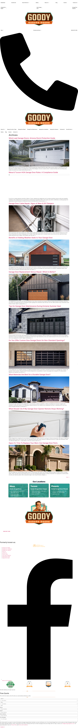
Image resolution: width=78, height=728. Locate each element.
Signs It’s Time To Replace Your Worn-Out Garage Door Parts (33, 443)
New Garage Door (39, 8)
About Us (46, 2)
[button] (0, 364)
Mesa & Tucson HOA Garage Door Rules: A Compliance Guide (33, 172)
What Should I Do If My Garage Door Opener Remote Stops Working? (36, 409)
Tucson (34, 486)
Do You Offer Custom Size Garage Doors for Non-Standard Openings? (37, 340)
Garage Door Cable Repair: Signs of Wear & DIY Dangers (31, 203)
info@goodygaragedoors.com (68, 723)
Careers (65, 2)
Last (2, 705)
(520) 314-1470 (35, 494)
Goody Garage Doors (16, 489)
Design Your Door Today (11, 129)
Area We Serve (69, 129)
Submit (2, 727)
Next (67, 477)
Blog (56, 2)
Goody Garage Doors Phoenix (59, 489)
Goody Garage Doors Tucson (39, 489)
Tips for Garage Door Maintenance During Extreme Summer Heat (35, 306)
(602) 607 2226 (74, 30)
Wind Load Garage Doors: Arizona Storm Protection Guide (32, 138)
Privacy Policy (14, 724)
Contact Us (75, 2)
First (2, 702)
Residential (3, 2)
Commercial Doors (36, 30)
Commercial (13, 2)
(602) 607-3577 (56, 494)
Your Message (3, 717)
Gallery (37, 2)
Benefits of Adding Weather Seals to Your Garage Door (31, 238)
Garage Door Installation (43, 129)
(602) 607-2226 (6, 531)
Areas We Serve (25, 2)
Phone (1, 707)
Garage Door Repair (3, 8)
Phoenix (55, 486)
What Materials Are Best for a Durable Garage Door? (29, 374)
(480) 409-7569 (14, 494)
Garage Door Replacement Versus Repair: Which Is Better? (32, 272)
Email (1, 710)
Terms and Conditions (23, 724)
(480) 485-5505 (14, 495)
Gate (2, 30)
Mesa (12, 486)
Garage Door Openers (74, 8)
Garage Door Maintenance (32, 129)
